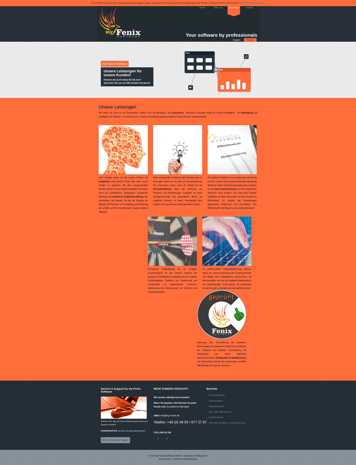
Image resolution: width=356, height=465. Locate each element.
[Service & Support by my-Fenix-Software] (124, 407)
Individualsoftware (217, 395)
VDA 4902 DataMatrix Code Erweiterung (227, 423)
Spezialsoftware (216, 401)
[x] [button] (354, 2)
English (236, 40)
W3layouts (201, 456)
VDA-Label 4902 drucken (220, 412)
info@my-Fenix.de (169, 415)
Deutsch (250, 40)
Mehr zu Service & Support (115, 440)
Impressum (165, 459)
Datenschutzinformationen (252, 3)
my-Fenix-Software (114, 63)
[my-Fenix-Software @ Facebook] (158, 438)
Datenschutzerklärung (185, 459)
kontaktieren (173, 406)
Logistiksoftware (216, 417)
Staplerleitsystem (216, 406)
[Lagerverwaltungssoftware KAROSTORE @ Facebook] (166, 438)
